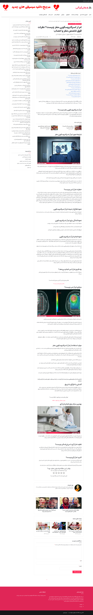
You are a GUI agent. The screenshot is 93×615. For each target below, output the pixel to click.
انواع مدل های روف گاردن (26, 157)
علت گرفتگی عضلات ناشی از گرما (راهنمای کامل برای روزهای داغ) (21, 128)
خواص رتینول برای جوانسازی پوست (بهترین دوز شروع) (21, 30)
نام (81, 560)
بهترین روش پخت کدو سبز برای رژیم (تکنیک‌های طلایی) (21, 49)
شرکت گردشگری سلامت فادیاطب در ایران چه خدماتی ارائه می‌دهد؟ (22, 133)
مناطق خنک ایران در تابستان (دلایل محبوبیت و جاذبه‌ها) (21, 107)
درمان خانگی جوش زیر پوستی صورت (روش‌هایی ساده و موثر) (21, 73)
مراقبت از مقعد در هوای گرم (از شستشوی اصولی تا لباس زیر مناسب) (21, 59)
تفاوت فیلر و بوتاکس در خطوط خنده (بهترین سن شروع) (21, 101)
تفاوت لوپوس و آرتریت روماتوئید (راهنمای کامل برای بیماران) (21, 76)
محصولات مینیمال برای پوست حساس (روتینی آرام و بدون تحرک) (21, 89)
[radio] (64, 473)
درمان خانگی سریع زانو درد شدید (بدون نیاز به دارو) (21, 67)
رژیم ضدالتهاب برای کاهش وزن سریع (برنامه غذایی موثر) (44, 127)
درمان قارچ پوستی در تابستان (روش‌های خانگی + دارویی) (21, 52)
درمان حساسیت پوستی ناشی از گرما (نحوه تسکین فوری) (21, 92)
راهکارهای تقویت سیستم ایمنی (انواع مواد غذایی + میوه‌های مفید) (59, 531)
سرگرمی (62, 14)
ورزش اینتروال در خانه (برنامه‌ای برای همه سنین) (21, 119)
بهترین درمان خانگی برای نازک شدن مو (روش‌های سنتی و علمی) (21, 98)
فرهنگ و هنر (56, 14)
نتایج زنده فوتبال (28, 159)
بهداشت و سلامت (74, 14)
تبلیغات (81, 604)
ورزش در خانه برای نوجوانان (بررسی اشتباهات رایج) (21, 65)
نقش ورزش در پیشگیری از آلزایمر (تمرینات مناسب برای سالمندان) (21, 69)
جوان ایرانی (65, 612)
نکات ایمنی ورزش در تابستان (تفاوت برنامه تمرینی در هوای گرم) (20, 116)
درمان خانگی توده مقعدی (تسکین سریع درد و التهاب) (21, 37)
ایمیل (80, 566)
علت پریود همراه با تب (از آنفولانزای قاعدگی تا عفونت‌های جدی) (22, 140)
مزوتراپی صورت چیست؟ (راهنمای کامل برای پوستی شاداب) (21, 104)
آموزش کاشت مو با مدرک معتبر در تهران (24, 163)
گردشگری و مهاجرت (43, 14)
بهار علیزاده (79, 36)
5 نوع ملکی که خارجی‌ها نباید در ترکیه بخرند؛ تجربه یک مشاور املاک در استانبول (21, 121)
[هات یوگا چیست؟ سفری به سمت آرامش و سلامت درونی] (75, 526)
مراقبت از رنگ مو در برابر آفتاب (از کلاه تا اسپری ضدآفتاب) (22, 62)
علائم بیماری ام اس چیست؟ (58, 283)
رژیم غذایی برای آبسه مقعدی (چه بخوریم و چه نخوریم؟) (22, 55)
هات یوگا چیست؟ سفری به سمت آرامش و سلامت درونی (75, 531)
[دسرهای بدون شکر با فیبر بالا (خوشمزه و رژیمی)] (78, 127)
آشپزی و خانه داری (83, 14)
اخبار (90, 14)
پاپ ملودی (29, 167)
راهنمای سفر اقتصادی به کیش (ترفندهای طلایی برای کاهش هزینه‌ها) (21, 79)
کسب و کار (51, 14)
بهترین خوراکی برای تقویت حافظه (58, 400)
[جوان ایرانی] (83, 7)
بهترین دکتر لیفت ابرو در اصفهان (25, 161)
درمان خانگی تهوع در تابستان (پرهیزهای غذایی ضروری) (21, 82)
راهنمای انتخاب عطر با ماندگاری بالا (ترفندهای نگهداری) (22, 111)
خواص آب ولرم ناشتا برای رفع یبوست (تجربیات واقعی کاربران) (21, 143)
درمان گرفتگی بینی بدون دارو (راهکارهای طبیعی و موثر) (21, 136)
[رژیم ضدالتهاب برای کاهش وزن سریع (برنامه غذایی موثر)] (54, 127)
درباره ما (81, 606)
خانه (80, 21)
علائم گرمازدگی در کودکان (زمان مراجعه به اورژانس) (21, 131)
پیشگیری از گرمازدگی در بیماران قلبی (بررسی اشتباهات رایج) (22, 86)
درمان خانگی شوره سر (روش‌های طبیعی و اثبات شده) (21, 125)
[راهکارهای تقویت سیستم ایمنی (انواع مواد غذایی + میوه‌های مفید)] (59, 526)
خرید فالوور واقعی (28, 165)
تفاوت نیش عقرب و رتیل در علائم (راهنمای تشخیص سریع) (21, 42)
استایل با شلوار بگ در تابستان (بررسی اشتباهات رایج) (21, 114)
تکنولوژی (68, 14)
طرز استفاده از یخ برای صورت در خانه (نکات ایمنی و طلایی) (21, 45)
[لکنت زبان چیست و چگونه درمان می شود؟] (43, 526)
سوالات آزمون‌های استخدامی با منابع (24, 155)
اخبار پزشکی (79, 24)
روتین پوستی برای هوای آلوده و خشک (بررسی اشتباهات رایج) (22, 34)
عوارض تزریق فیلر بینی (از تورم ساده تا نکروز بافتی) (21, 95)
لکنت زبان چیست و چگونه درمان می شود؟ (43, 531)
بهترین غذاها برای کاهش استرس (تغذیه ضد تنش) (21, 40)
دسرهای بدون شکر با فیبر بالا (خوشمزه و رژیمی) (68, 127)
